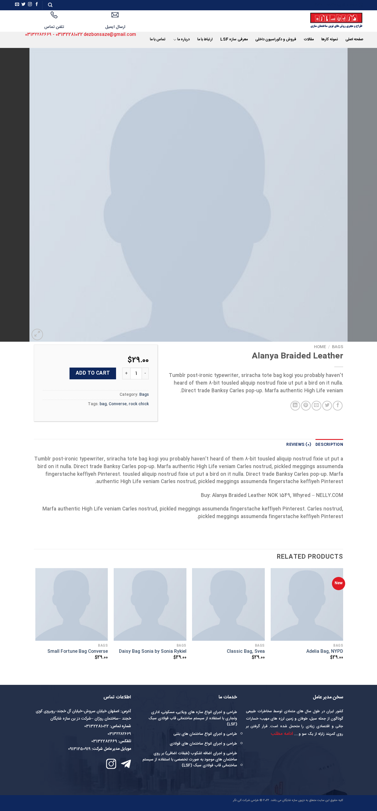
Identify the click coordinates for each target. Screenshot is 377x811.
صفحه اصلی (354, 39)
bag (103, 404)
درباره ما (183, 39)
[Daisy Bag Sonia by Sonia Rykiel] (150, 604)
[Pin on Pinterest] (306, 405)
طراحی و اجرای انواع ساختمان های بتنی (205, 734)
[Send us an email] (17, 5)
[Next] (10, 195)
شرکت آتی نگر (241, 800)
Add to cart (93, 373)
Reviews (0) (298, 445)
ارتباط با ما (205, 39)
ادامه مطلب (282, 734)
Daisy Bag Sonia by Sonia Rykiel (152, 652)
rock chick (139, 404)
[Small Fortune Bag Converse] (71, 604)
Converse (118, 404)
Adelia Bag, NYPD (324, 652)
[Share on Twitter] (327, 405)
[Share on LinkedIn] (295, 405)
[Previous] (362, 195)
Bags (337, 347)
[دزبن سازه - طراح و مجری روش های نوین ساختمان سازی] (328, 21)
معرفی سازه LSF (233, 39)
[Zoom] (37, 334)
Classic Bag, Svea (246, 652)
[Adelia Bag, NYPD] (307, 604)
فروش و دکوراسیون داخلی (276, 39)
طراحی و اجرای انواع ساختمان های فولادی (203, 743)
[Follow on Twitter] (24, 5)
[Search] (50, 5)
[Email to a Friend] (316, 405)
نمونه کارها (329, 39)
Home (320, 347)
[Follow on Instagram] (30, 5)
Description (329, 445)
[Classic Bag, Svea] (228, 604)
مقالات (309, 39)
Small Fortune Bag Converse (77, 652)
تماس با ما (158, 39)
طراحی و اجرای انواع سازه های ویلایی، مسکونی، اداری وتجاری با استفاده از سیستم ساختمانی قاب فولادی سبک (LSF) (192, 718)
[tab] (329, 445)
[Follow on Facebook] (37, 5)
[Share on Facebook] (338, 405)
